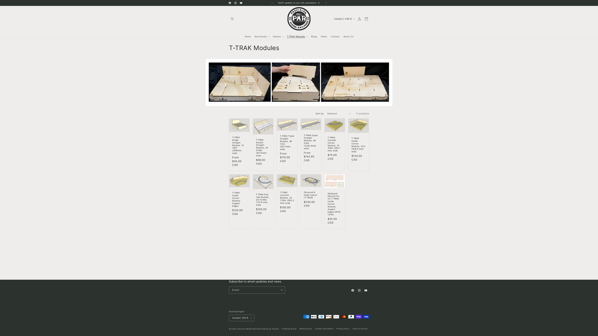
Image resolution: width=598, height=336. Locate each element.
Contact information (324, 329)
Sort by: (320, 113)
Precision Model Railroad (248, 329)
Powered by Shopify (270, 329)
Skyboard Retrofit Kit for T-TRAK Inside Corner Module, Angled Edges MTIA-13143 (334, 204)
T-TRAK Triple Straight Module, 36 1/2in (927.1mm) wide (287, 142)
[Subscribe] (281, 290)
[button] (232, 18)
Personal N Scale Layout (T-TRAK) (310, 195)
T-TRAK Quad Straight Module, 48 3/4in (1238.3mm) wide (311, 142)
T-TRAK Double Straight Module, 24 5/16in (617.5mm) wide (262, 148)
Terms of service (360, 329)
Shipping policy (289, 329)
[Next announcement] (326, 3)
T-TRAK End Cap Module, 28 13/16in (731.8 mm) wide (262, 199)
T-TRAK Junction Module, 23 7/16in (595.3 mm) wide (287, 197)
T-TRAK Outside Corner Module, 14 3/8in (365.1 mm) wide (334, 144)
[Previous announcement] (272, 3)
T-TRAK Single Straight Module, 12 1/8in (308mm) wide (238, 145)
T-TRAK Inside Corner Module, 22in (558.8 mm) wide (358, 145)
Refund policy (306, 329)
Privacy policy (342, 329)
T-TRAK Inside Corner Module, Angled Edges (236, 199)
